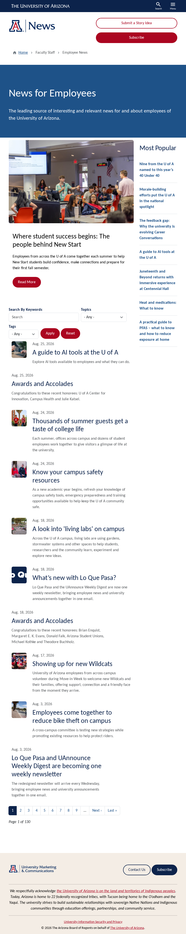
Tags (12, 327)
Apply (50, 333)
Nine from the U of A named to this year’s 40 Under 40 (157, 170)
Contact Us (136, 870)
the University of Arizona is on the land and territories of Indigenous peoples (116, 891)
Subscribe (136, 38)
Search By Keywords (25, 310)
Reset (70, 333)
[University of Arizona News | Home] (49, 26)
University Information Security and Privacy (93, 922)
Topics (86, 310)
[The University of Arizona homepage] (41, 6)
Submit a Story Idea (136, 23)
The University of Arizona (127, 928)
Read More (27, 282)
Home (23, 53)
